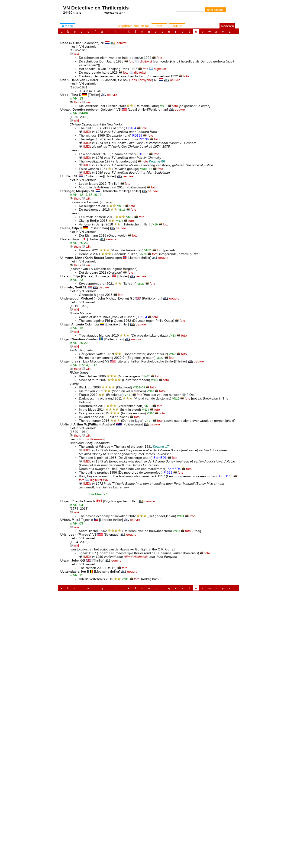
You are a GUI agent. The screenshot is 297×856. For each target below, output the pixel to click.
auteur (177, 26)
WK (105, 480)
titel (159, 26)
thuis (77, 102)
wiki (76, 54)
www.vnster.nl (115, 12)
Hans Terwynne (140, 80)
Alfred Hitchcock (136, 557)
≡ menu (67, 26)
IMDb (87, 132)
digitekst (146, 61)
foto (159, 57)
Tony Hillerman (93, 439)
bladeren (227, 26)
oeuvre (121, 43)
